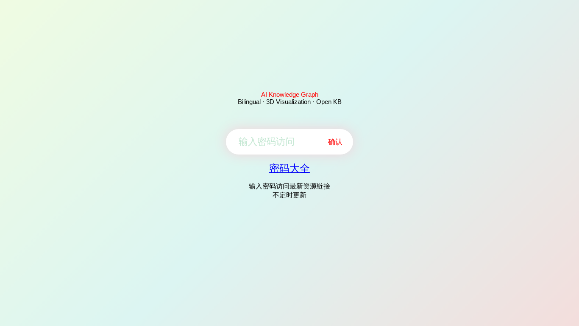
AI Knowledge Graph (289, 94)
